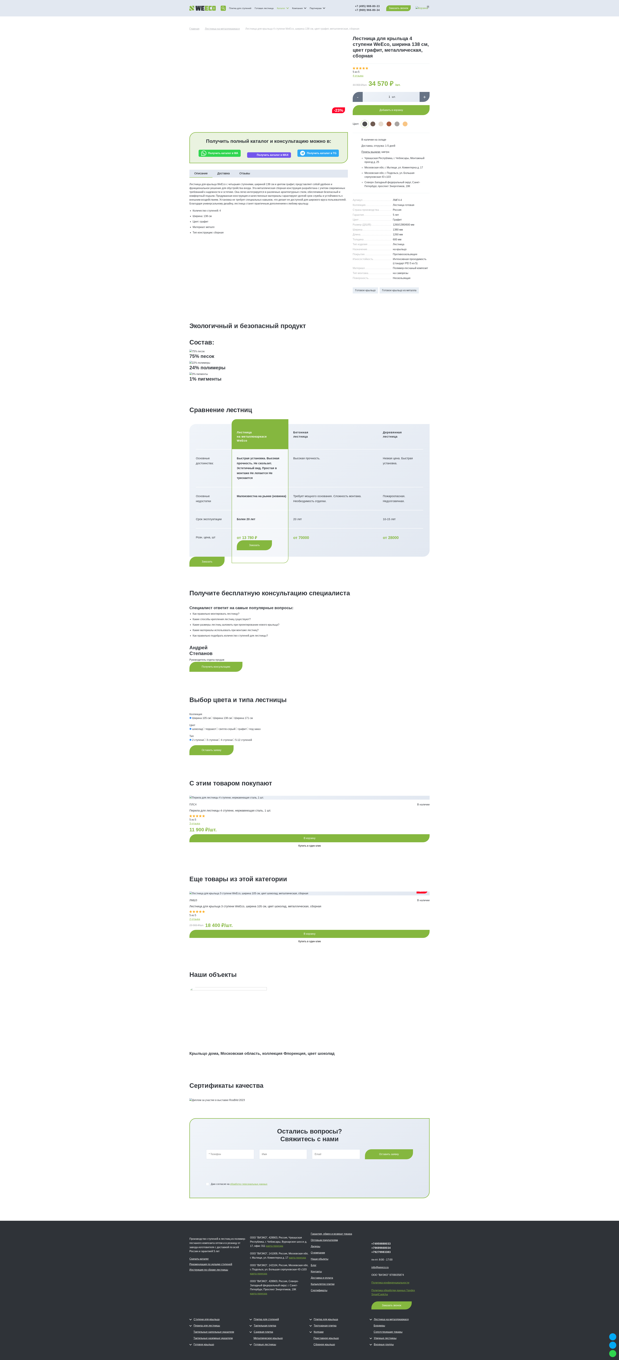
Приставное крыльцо (326, 1338)
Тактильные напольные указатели (213, 1332)
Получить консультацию (216, 666)
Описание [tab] (201, 173)
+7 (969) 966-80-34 (367, 10)
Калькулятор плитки (322, 1284)
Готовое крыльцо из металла (399, 290)
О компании (318, 1252)
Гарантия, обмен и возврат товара (331, 1233)
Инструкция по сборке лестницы (208, 1269)
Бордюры (379, 1325)
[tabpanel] (268, 208)
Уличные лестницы (385, 1338)
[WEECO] (202, 8)
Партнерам (316, 8)
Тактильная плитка (265, 1325)
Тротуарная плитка (325, 1325)
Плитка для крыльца (326, 1319)
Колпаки (319, 1332)
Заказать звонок (398, 8)
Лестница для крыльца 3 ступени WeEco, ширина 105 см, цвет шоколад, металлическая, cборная (255, 906)
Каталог (281, 8)
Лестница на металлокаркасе (391, 1319)
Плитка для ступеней (240, 8)
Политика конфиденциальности (390, 1282)
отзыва (194, 823)
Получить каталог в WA (223, 153)
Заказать (254, 545)
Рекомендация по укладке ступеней (210, 1264)
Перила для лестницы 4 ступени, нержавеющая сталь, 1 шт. (230, 810)
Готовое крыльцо (365, 290)
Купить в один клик (309, 845)
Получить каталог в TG (321, 153)
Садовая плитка (263, 1332)
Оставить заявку (211, 750)
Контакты (316, 1271)
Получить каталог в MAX (273, 155)
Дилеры (315, 1246)
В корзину (309, 838)
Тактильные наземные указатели (213, 1338)
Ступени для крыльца (207, 1319)
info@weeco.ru (380, 1267)
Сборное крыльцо (324, 1344)
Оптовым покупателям (324, 1240)
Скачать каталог (199, 1258)
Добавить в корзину (391, 110)
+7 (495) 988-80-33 (367, 6)
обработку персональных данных (248, 1184)
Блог (313, 1265)
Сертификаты (319, 1290)
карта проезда (274, 1246)
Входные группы (384, 1344)
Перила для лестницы (207, 1325)
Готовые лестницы (265, 1344)
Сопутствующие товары (388, 1332)
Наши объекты (319, 1259)
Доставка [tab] (223, 173)
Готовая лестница (264, 8)
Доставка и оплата (322, 1277)
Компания (297, 8)
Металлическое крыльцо (268, 1338)
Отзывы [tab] (244, 173)
